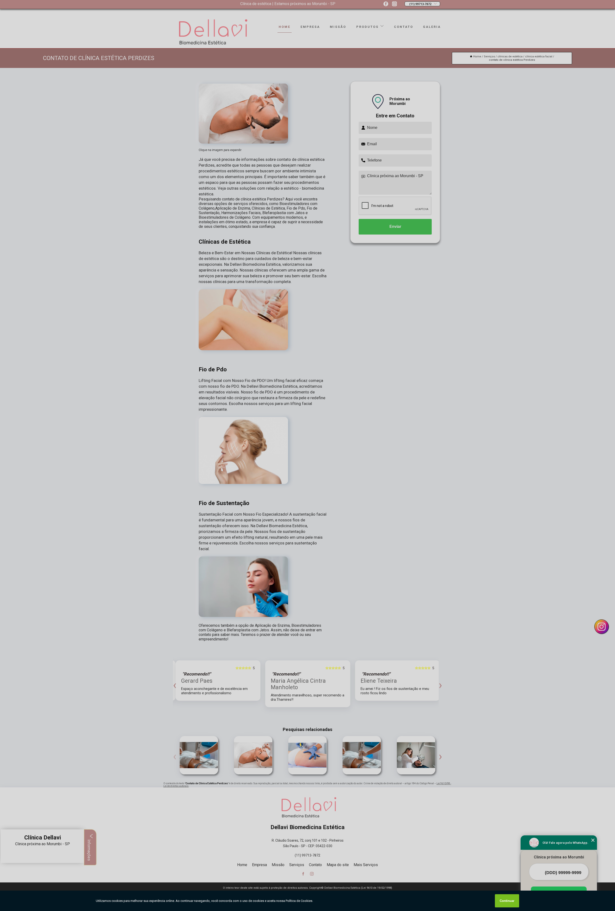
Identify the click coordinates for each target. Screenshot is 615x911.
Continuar (507, 901)
